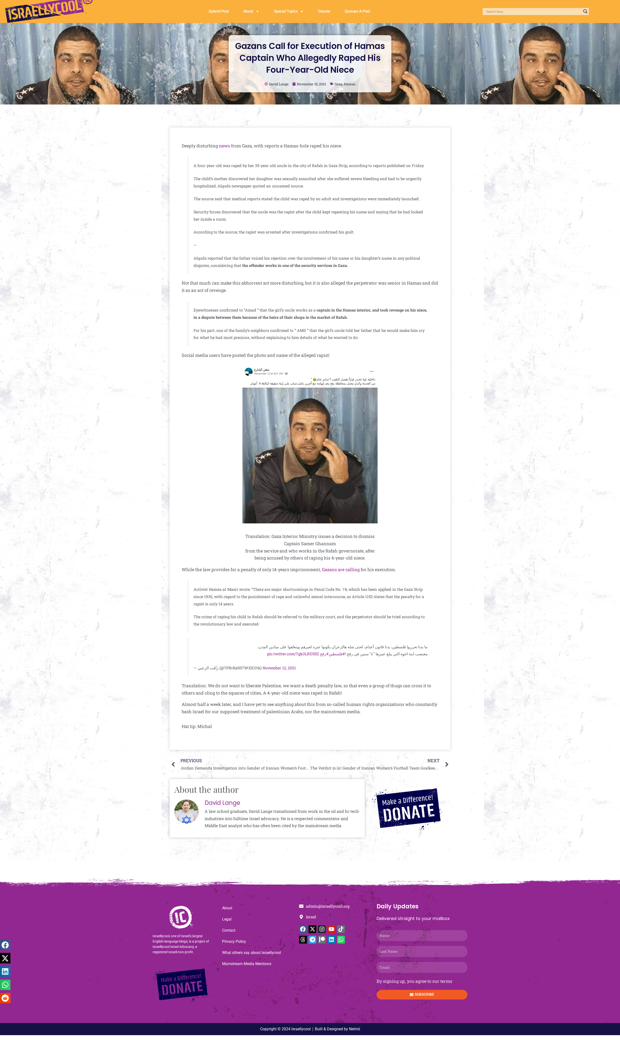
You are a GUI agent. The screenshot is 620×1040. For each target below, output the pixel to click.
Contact (228, 930)
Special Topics (286, 11)
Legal (227, 919)
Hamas (350, 84)
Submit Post (219, 11)
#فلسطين (337, 653)
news (224, 146)
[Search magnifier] (585, 11)
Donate (324, 11)
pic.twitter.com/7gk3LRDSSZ (293, 653)
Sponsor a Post (357, 11)
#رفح (324, 653)
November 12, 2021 (279, 667)
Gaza (338, 84)
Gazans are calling (341, 569)
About (248, 11)
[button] (5, 945)
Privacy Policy (234, 941)
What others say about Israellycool (251, 952)
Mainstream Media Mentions (246, 963)
